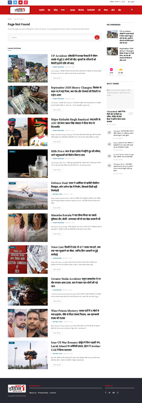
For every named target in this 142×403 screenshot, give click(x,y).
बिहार (11, 311)
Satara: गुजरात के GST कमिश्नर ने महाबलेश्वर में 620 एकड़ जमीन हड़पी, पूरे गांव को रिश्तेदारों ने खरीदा (123, 145)
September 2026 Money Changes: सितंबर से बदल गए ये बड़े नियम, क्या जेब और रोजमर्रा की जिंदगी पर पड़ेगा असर (76, 91)
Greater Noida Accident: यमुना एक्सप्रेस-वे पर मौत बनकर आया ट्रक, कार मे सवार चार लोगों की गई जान (76, 282)
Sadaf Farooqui (58, 67)
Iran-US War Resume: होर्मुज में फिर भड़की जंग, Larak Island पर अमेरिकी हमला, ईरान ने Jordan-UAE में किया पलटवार (76, 346)
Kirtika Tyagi (57, 194)
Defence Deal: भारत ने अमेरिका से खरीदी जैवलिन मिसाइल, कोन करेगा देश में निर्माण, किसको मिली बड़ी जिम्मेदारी (75, 186)
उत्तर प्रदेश (13, 56)
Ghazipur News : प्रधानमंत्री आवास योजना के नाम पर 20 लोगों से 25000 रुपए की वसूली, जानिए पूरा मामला (123, 167)
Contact (53, 393)
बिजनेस (81, 10)
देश (49, 10)
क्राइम (72, 10)
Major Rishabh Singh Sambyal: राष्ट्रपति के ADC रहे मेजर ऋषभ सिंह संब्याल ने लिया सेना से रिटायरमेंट (75, 123)
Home (10, 19)
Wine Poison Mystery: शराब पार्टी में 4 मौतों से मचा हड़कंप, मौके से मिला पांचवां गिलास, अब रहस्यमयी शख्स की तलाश (75, 314)
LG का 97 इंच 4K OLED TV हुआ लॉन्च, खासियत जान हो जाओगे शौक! (123, 156)
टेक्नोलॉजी (91, 10)
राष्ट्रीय (41, 10)
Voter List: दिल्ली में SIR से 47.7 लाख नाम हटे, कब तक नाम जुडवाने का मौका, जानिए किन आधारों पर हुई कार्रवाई (75, 250)
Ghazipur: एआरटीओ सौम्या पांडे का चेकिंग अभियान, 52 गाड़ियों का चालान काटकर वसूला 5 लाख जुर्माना (123, 133)
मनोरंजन (12, 215)
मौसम (106, 10)
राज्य (64, 10)
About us (32, 393)
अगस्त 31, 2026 (70, 67)
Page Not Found (18, 19)
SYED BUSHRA (57, 258)
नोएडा (11, 279)
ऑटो (113, 10)
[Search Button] (97, 37)
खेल (119, 10)
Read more (57, 78)
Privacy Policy (43, 393)
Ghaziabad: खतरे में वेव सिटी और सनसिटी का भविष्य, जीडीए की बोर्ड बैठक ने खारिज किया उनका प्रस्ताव (116, 116)
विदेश (56, 10)
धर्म (99, 10)
